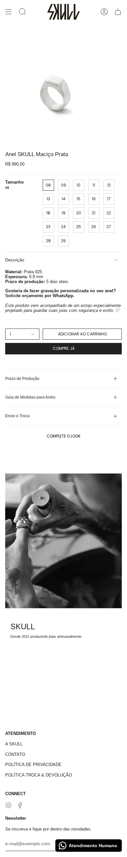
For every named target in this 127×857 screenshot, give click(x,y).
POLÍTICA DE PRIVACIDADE (33, 764)
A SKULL (13, 743)
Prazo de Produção (22, 378)
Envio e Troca (17, 416)
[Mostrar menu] (8, 12)
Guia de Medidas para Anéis (30, 397)
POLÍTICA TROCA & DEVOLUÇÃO (38, 775)
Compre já (64, 348)
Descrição (14, 260)
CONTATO (15, 754)
